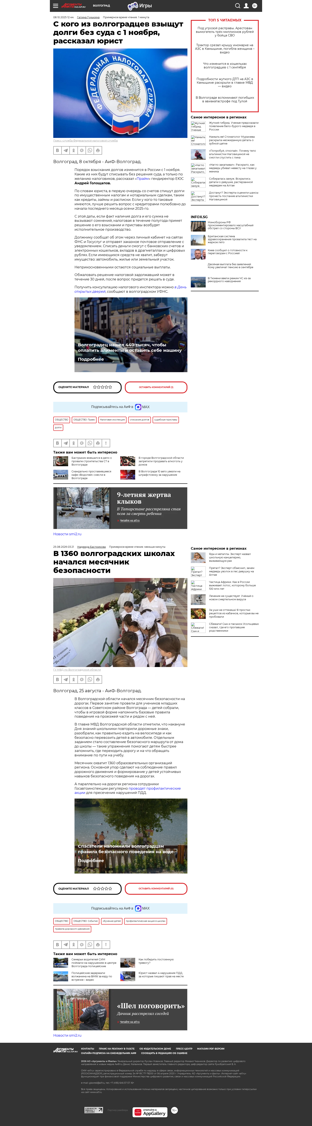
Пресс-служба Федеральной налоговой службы (85, 140)
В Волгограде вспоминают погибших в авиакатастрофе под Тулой (225, 99)
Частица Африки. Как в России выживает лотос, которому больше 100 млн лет (232, 585)
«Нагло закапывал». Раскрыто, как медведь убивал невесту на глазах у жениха (233, 168)
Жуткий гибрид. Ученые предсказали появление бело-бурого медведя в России (234, 126)
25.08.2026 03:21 (63, 546)
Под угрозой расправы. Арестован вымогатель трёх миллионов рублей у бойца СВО (225, 31)
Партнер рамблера (118, 1110)
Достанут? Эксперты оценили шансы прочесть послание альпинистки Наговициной (233, 196)
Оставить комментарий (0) (156, 888)
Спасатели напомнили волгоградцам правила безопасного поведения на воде (126, 849)
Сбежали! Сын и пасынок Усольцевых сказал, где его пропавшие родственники (234, 627)
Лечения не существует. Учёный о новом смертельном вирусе (231, 597)
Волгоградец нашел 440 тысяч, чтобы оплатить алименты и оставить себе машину (130, 347)
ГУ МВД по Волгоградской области (77, 669)
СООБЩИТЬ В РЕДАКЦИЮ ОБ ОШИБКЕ (164, 1053)
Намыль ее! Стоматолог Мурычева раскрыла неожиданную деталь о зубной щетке (232, 140)
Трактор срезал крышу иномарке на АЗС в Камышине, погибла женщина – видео (224, 48)
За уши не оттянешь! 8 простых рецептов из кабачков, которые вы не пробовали (234, 613)
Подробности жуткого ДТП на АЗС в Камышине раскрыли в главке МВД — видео (225, 82)
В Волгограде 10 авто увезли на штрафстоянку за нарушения (159, 473)
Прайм (143, 179)
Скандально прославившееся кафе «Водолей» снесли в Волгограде (91, 475)
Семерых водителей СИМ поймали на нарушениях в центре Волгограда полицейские (94, 963)
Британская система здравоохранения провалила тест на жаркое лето (232, 239)
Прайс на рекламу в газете (117, 1048)
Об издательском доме (155, 1048)
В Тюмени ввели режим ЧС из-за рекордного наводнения (229, 280)
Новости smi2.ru (67, 534)
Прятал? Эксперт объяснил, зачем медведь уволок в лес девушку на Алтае (231, 571)
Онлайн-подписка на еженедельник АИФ (108, 1053)
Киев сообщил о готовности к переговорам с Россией (227, 252)
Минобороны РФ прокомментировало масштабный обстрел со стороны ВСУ (230, 225)
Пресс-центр (184, 1048)
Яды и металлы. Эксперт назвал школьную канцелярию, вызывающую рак (230, 557)
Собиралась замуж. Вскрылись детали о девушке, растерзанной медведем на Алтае (231, 182)
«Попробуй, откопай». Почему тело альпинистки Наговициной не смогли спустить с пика (232, 154)
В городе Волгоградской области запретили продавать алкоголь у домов (161, 461)
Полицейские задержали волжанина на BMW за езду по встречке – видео (92, 976)
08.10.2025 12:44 (63, 17)
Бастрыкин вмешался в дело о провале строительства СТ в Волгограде (92, 461)
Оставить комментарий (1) (156, 387)
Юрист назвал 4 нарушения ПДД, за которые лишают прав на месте (161, 974)
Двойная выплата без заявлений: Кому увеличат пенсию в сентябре (230, 266)
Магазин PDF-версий (210, 1048)
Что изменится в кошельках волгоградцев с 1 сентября (225, 65)
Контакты (87, 1048)
